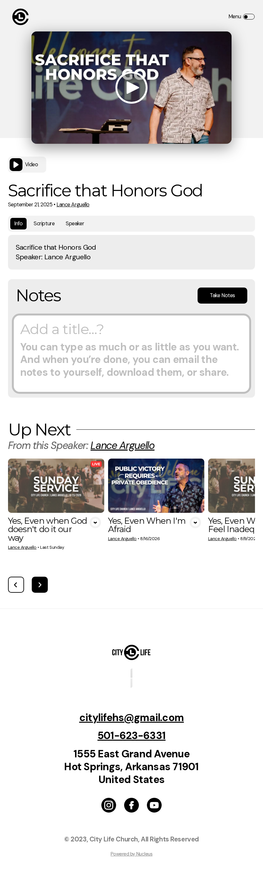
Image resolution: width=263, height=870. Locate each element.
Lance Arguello (72, 204)
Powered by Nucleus (132, 854)
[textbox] (131, 354)
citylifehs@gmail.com (131, 717)
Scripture (44, 223)
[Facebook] (131, 805)
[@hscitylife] (108, 805)
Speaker (75, 223)
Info (18, 223)
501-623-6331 (131, 735)
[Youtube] (154, 805)
